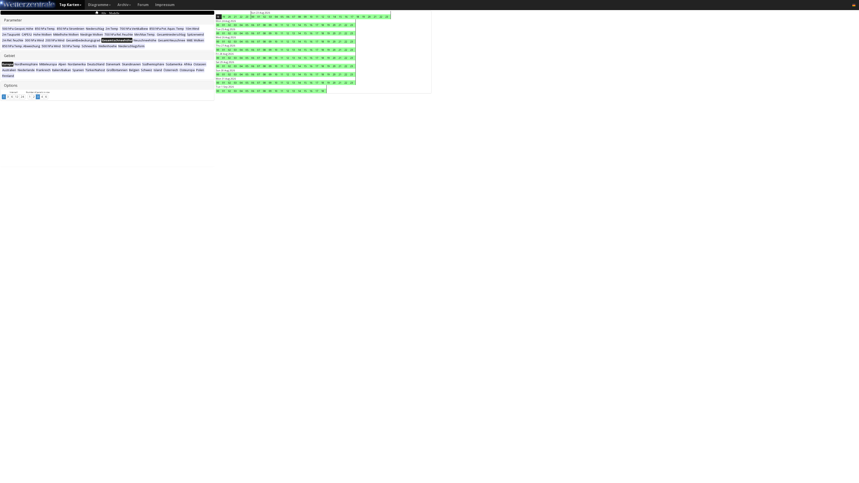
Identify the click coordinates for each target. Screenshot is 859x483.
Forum (143, 4)
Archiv (123, 4)
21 (235, 16)
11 (317, 16)
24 (22, 97)
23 (247, 16)
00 (253, 16)
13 (328, 16)
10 (311, 16)
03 (270, 16)
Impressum (164, 4)
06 (288, 16)
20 (229, 16)
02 (264, 16)
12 (16, 97)
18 (218, 16)
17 (352, 16)
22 (241, 16)
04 (276, 16)
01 (258, 16)
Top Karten (69, 4)
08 (299, 16)
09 (305, 16)
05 (282, 16)
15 (340, 16)
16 (346, 16)
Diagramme (98, 4)
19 (223, 16)
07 (293, 16)
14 (334, 16)
